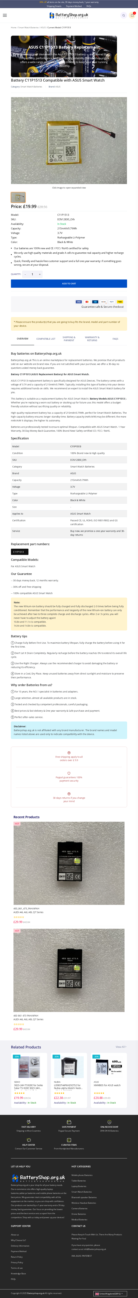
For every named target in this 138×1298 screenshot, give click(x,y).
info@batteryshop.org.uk (95, 1249)
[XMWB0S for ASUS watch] (69, 1067)
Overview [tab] (22, 338)
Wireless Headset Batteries (84, 1202)
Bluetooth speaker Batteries (84, 1197)
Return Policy (17, 1256)
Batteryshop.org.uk (35, 1293)
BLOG (78, 1255)
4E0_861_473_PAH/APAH (26, 908)
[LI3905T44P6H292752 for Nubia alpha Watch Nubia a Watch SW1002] (29, 1067)
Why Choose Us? (18, 1240)
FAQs (89, 6)
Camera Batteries (80, 1208)
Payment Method (74, 6)
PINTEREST (87, 1255)
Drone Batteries (79, 1214)
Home (13, 27)
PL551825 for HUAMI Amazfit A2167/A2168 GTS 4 (108, 1087)
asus (57, 86)
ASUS (43, 27)
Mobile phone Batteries (82, 1175)
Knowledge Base (18, 1273)
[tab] (18, 197)
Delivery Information (20, 1245)
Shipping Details (54, 6)
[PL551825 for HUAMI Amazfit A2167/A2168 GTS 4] (109, 1067)
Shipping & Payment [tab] (69, 339)
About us (15, 1234)
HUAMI (97, 1081)
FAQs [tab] (115, 338)
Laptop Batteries (79, 1186)
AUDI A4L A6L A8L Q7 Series (28, 912)
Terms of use (17, 1268)
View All (120, 1046)
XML (73, 1255)
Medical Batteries (79, 1219)
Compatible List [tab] (45, 338)
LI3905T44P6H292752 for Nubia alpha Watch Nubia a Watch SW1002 (28, 1087)
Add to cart (69, 283)
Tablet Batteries (79, 1180)
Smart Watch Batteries (28, 27)
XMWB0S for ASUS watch (67, 1085)
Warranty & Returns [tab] (92, 339)
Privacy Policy (17, 1262)
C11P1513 (18, 551)
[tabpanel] (69, 140)
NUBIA (17, 1081)
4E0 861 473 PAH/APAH (25, 1015)
